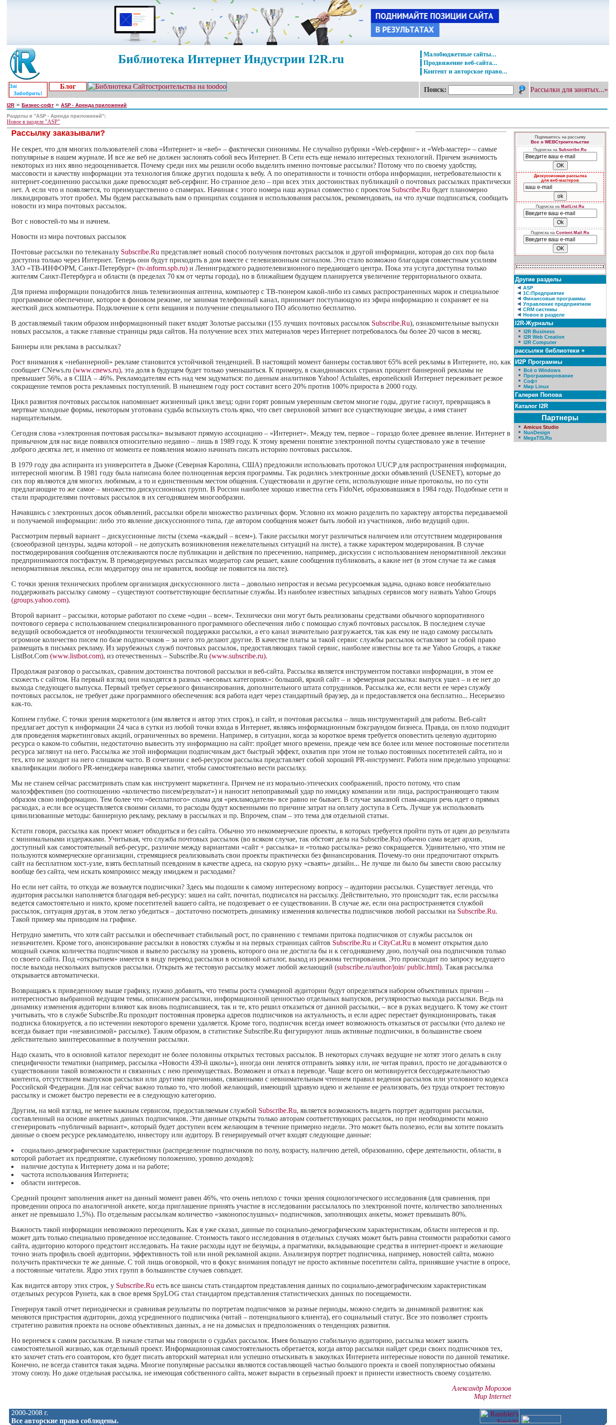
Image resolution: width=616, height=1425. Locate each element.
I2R (10, 105)
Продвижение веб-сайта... (460, 62)
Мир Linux (536, 386)
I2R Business (539, 331)
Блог (68, 86)
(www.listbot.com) (76, 656)
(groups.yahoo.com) (40, 600)
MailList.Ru (572, 206)
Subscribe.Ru (411, 189)
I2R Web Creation (544, 337)
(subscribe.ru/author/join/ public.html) (388, 967)
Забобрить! (28, 93)
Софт (530, 381)
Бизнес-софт (38, 105)
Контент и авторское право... (465, 71)
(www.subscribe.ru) (237, 656)
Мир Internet (492, 1396)
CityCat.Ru (394, 943)
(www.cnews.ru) (97, 370)
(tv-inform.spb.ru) (162, 268)
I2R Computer (540, 342)
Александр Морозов (481, 1388)
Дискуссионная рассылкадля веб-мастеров (560, 178)
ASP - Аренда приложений (94, 105)
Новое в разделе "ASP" (33, 122)
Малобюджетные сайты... (459, 54)
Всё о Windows (542, 370)
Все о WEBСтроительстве (560, 141)
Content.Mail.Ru (572, 232)
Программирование (548, 375)
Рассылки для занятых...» (569, 89)
